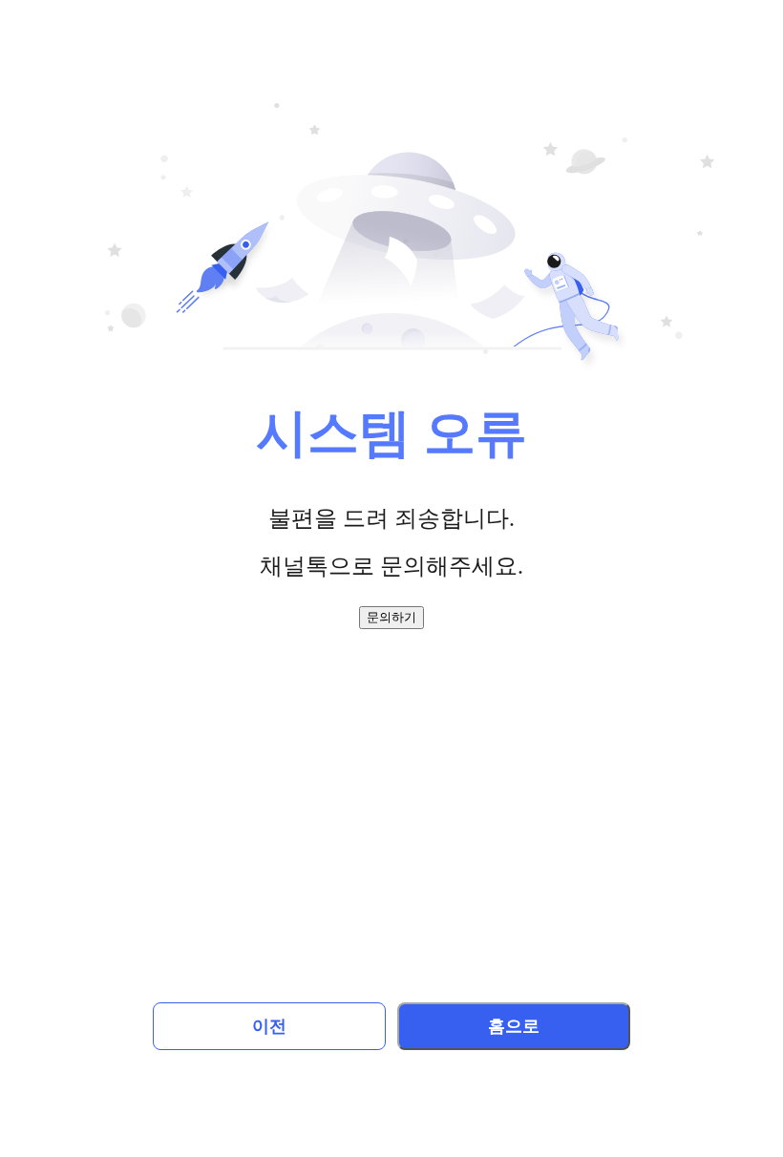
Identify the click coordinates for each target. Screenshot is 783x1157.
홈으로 (514, 1026)
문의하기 (391, 617)
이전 (269, 1026)
